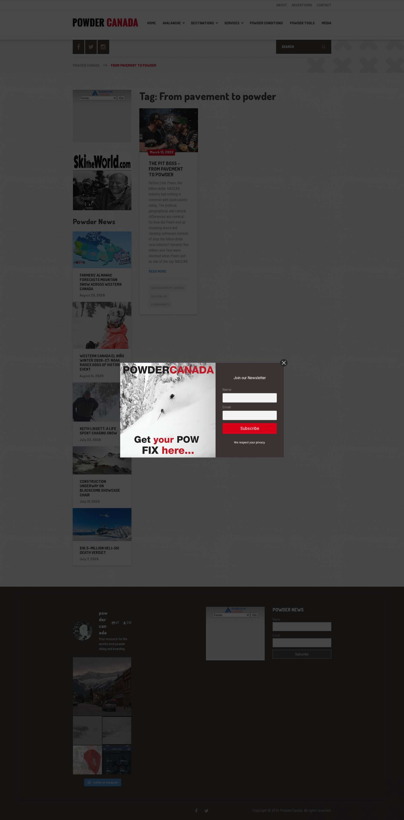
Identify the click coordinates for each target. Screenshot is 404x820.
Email (227, 407)
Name (227, 389)
